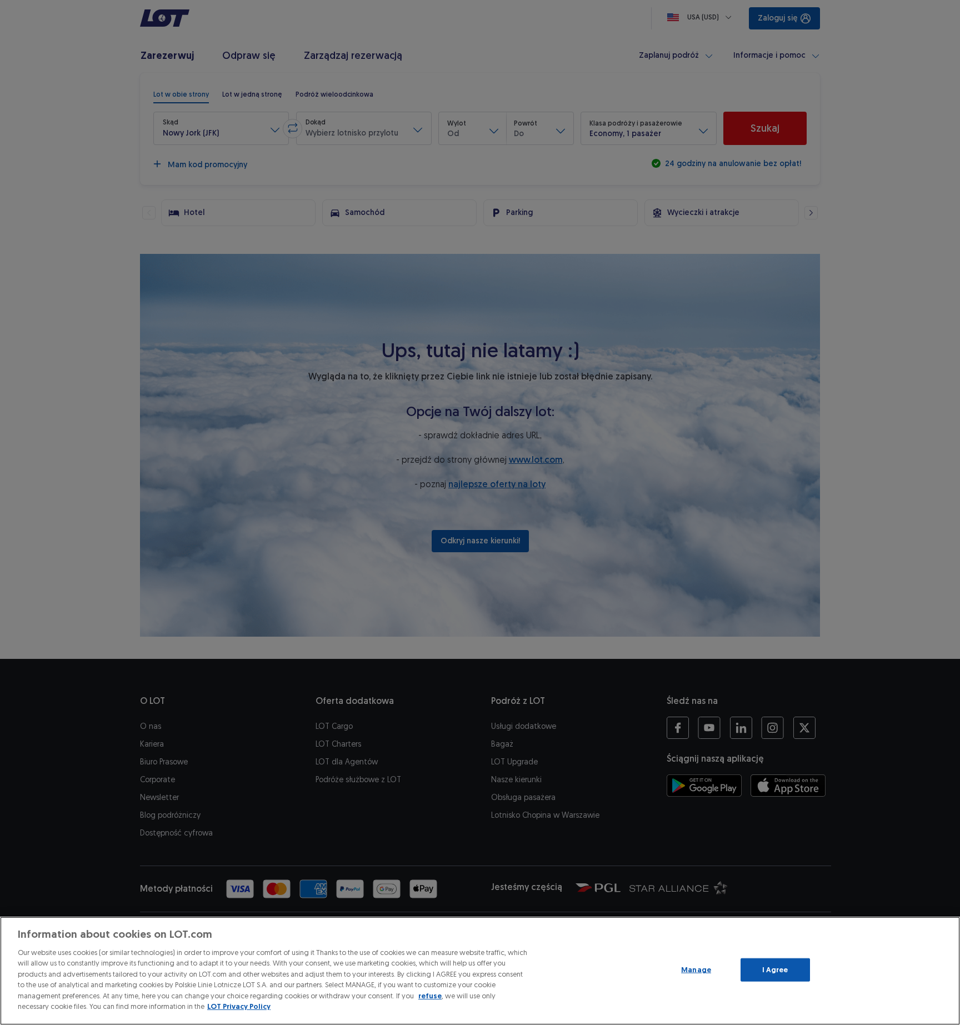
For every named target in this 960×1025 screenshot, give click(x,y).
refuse (430, 996)
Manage (696, 970)
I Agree (775, 970)
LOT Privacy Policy (239, 1006)
